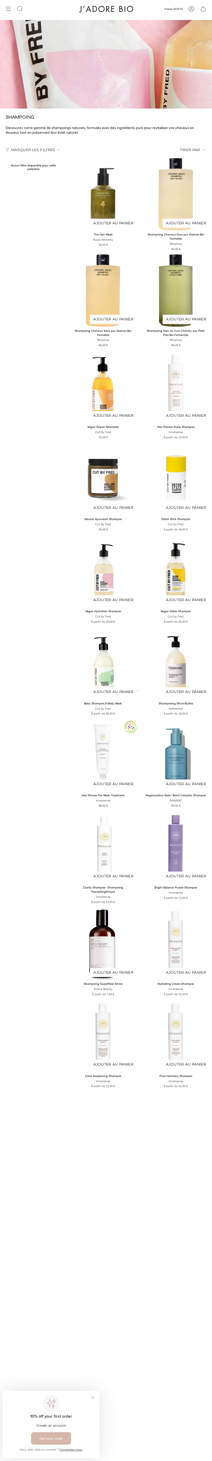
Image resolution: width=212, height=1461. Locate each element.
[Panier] (203, 9)
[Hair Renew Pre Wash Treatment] (103, 754)
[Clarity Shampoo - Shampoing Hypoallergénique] (103, 846)
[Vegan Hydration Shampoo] (103, 570)
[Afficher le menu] (8, 9)
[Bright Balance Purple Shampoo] (175, 846)
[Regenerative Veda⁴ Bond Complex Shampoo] (175, 754)
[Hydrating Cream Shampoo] (175, 943)
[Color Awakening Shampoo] (103, 1035)
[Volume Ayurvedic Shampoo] (103, 478)
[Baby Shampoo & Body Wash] (103, 662)
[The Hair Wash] (103, 193)
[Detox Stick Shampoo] (175, 478)
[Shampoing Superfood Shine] (103, 943)
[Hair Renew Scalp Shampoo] (175, 386)
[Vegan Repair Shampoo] (103, 386)
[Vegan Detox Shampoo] (175, 570)
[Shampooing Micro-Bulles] (175, 662)
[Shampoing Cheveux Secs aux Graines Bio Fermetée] (103, 290)
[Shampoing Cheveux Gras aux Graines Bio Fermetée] (175, 193)
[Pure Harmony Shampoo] (175, 1035)
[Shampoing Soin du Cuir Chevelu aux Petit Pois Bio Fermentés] (175, 290)
